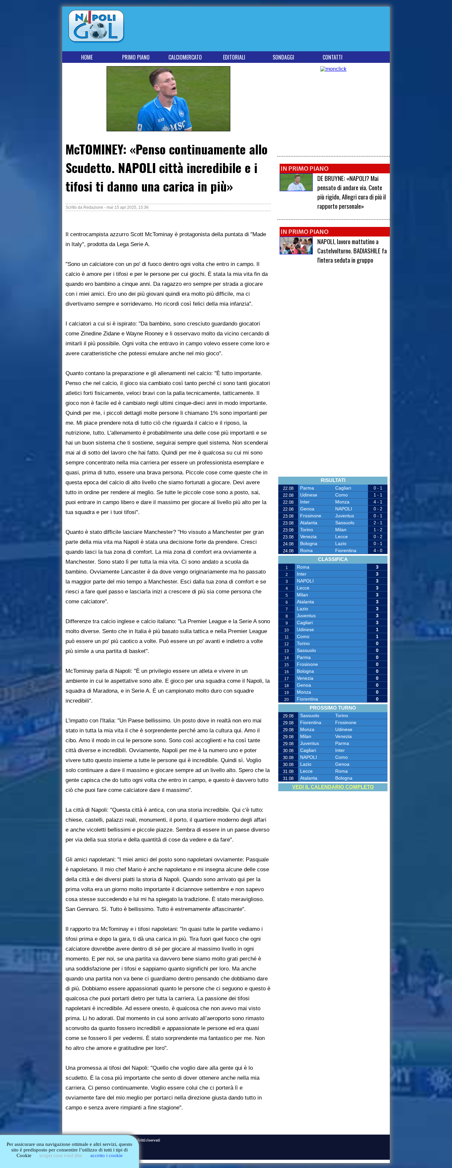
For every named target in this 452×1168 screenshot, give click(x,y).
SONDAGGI (283, 57)
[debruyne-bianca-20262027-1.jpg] (296, 189)
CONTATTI (332, 57)
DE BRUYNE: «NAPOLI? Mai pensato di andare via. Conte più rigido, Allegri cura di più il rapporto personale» (351, 191)
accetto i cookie (106, 1155)
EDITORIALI (234, 57)
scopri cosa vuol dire (60, 1155)
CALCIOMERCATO (185, 57)
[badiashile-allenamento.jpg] (296, 252)
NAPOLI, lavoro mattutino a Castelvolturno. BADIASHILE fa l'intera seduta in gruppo (352, 250)
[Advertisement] (267, 30)
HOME (87, 57)
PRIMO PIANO (136, 57)
